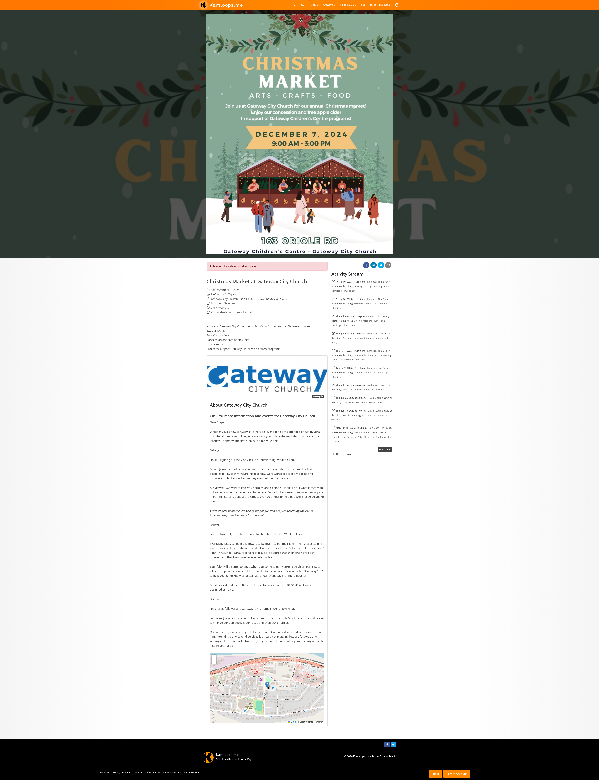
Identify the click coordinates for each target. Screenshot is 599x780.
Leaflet (293, 721)
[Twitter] (393, 744)
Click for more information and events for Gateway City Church (262, 415)
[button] (267, 685)
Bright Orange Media (384, 756)
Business (217, 303)
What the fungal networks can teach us (363, 389)
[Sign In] (397, 5)
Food (362, 5)
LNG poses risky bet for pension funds (363, 402)
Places (372, 5)
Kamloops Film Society (378, 281)
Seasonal (230, 303)
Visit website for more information (233, 312)
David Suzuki (372, 333)
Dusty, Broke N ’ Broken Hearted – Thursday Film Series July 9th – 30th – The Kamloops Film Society (361, 437)
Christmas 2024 (221, 308)
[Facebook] (387, 744)
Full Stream (385, 449)
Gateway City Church (224, 299)
